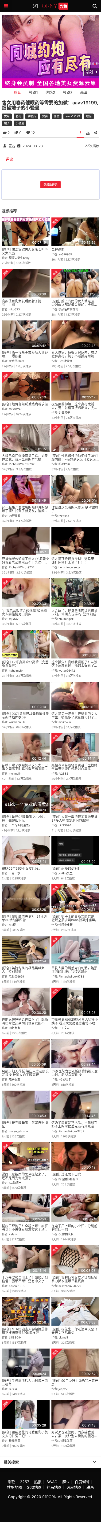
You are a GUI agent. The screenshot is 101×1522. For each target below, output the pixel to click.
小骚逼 (20, 123)
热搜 (38, 1481)
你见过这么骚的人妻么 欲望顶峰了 (74, 509)
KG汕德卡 (64, 1079)
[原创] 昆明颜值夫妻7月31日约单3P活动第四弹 (24, 918)
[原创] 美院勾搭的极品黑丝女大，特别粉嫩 (23, 969)
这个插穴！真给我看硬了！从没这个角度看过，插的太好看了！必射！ (74, 665)
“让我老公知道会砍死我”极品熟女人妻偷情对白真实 (24, 612)
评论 (9, 159)
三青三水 (14, 873)
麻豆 (66, 1481)
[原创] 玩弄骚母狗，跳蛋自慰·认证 (25, 1124)
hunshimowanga (69, 567)
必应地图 (74, 1487)
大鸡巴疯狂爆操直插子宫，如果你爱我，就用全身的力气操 (25, 457)
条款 (11, 1481)
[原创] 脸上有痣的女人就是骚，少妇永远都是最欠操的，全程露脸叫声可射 (74, 304)
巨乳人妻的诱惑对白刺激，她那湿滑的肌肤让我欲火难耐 (74, 969)
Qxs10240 (16, 409)
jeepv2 (62, 1389)
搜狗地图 (14, 1487)
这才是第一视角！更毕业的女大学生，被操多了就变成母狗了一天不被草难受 (74, 717)
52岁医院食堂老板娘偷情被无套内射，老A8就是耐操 (74, 1073)
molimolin (64, 722)
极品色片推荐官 (68, 309)
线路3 (68, 92)
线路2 (50, 92)
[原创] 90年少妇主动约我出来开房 (74, 1382)
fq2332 (14, 619)
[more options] (94, 1462)
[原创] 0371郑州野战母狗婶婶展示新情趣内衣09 (25, 715)
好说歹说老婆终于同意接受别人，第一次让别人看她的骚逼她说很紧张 (74, 1435)
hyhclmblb (16, 670)
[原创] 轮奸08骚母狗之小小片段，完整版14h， (23, 818)
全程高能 (58, 249)
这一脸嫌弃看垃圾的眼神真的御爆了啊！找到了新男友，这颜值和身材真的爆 (25, 510)
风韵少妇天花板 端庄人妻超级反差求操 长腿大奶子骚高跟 (25, 1073)
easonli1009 (17, 1286)
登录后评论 (50, 184)
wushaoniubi (17, 722)
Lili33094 (64, 825)
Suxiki (13, 1389)
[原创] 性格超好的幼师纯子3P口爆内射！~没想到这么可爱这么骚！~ (74, 459)
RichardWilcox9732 (22, 464)
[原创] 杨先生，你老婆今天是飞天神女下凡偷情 (74, 1331)
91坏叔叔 (14, 516)
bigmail (63, 1337)
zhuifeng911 (66, 619)
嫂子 (7, 123)
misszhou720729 (69, 1286)
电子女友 (64, 1028)
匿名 (12, 146)
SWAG (52, 1481)
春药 (18, 116)
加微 (56, 116)
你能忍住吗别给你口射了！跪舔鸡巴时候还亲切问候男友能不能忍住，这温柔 (25, 1023)
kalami (13, 1234)
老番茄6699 (16, 361)
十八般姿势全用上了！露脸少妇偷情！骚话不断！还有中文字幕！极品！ (25, 1281)
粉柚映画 (64, 464)
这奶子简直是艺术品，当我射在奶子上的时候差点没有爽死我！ (74, 1124)
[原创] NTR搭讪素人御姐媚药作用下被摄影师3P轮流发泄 (25, 1331)
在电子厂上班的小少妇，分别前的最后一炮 (74, 1227)
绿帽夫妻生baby (19, 258)
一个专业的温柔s (19, 825)
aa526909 (65, 254)
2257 (24, 1481)
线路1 (33, 92)
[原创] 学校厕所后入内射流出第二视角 (25, 1382)
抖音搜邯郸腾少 (68, 1179)
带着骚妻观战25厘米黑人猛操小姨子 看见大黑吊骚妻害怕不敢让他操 (74, 1023)
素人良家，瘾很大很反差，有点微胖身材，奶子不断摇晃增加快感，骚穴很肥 (74, 356)
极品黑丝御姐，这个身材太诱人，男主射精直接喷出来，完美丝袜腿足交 (74, 407)
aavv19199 (73, 116)
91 (50, 6)
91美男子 (64, 412)
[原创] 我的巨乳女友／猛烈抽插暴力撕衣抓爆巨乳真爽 (74, 1279)
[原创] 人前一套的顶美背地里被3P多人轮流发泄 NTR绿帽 (74, 818)
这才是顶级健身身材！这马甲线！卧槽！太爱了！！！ (72, 560)
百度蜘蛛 (82, 1481)
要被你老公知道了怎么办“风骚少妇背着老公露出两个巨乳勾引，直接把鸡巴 (25, 562)
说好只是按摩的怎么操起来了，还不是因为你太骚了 (25, 1176)
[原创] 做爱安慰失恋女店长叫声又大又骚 (25, 251)
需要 (45, 116)
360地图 (34, 1487)
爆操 (89, 116)
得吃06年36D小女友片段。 (22, 868)
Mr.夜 (12, 924)
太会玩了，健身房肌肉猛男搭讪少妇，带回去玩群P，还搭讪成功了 (74, 614)
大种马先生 (65, 873)
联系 (90, 1487)
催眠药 (31, 116)
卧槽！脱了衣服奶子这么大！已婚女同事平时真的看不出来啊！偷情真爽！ (25, 768)
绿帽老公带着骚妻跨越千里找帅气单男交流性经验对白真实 (74, 767)
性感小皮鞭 (65, 924)
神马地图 (54, 1487)
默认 (17, 92)
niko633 (14, 309)
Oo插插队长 (66, 1234)
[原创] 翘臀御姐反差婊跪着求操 (25, 404)
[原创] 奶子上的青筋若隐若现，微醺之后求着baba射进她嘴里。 (74, 918)
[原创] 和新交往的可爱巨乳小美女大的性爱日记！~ (25, 1433)
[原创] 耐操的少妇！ (66, 868)
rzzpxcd (63, 516)
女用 (7, 116)
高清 (84, 92)
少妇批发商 (65, 361)
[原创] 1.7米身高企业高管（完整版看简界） (25, 663)
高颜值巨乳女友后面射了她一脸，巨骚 (23, 302)
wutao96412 (66, 670)
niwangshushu (18, 1131)
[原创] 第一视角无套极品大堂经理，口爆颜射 (25, 354)
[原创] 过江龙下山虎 (66, 1174)
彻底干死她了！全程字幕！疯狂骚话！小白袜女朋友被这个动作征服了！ (25, 1229)
